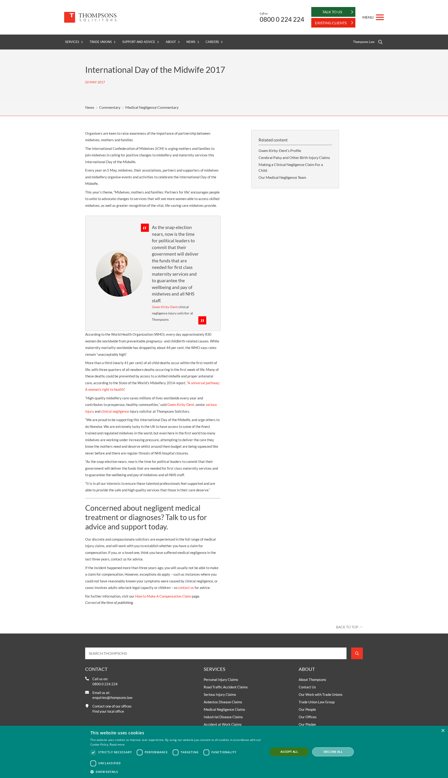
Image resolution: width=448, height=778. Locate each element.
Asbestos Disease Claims (223, 702)
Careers (212, 42)
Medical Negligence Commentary (151, 107)
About (171, 42)
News (190, 42)
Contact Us (307, 687)
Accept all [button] (289, 752)
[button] (176, 771)
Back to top (347, 627)
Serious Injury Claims (220, 694)
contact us (186, 587)
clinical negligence (115, 411)
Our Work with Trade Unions (321, 694)
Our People (307, 709)
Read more (117, 744)
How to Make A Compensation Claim (163, 596)
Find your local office (108, 711)
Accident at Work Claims (223, 724)
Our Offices (308, 717)
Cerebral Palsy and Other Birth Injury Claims (294, 157)
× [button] (442, 730)
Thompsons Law (363, 42)
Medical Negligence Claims (224, 709)
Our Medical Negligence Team (282, 177)
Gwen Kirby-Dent (180, 404)
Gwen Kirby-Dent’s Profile (280, 150)
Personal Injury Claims (221, 679)
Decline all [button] (333, 752)
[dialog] (224, 752)
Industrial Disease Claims (223, 717)
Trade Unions (101, 42)
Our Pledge (307, 724)
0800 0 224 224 (282, 19)
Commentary (109, 107)
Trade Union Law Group (317, 702)
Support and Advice (138, 42)
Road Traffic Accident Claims (226, 687)
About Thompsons (312, 679)
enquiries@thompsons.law (112, 697)
